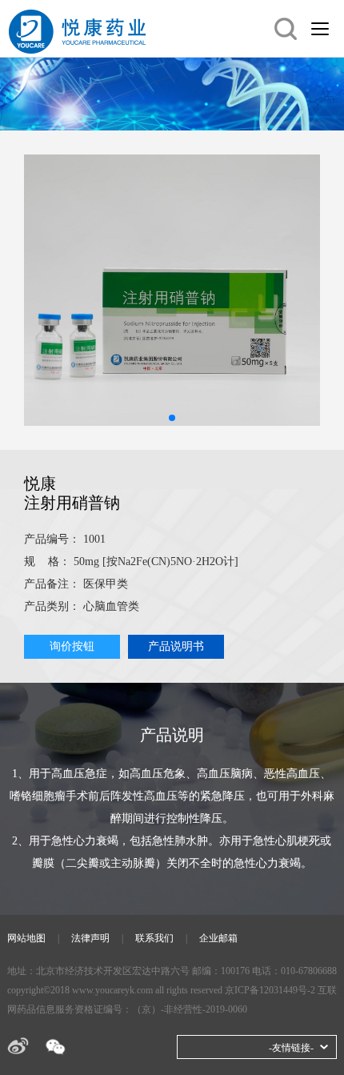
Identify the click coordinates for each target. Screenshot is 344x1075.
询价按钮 (72, 646)
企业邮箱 (218, 938)
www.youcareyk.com (112, 990)
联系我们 (154, 938)
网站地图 (26, 938)
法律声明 (90, 938)
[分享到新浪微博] (18, 1046)
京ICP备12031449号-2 (270, 990)
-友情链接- (291, 1047)
